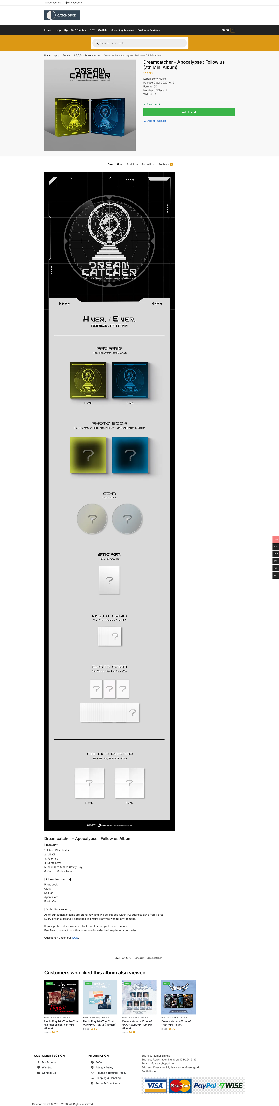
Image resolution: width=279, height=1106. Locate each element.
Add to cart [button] (61, 1039)
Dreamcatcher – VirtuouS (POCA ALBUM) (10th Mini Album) (137, 1025)
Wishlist (46, 1067)
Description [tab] (114, 164)
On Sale (66, 1017)
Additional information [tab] (140, 164)
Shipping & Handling (108, 1078)
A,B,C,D (78, 55)
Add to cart (189, 112)
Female (66, 55)
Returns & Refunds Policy (111, 1072)
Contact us (54, 2)
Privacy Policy (104, 1067)
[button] (228, 30)
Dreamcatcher (92, 55)
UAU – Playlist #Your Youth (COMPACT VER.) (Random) (99, 1023)
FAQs (75, 937)
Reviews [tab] (165, 164)
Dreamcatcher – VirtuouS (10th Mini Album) (176, 1023)
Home (47, 55)
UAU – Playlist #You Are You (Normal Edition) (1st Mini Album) (61, 1025)
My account (75, 2)
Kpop (56, 55)
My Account (49, 1062)
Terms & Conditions (108, 1083)
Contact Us (49, 1072)
